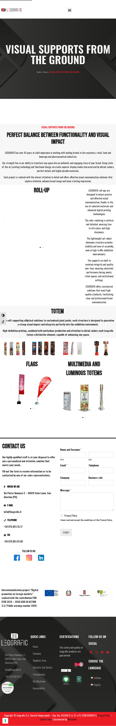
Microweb (72, 719)
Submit (66, 532)
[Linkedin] (102, 652)
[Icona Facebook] (17, 558)
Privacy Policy (70, 515)
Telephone (94, 465)
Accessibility (39, 688)
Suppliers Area (39, 660)
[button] (69, 10)
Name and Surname (70, 449)
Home (39, 72)
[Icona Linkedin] (41, 558)
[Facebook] (91, 652)
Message (65, 490)
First (62, 459)
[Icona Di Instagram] (29, 558)
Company (64, 477)
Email (63, 465)
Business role (95, 477)
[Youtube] (107, 652)
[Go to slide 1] (40, 247)
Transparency (39, 674)
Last (90, 459)
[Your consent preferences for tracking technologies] (5, 721)
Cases (45, 72)
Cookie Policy (46, 719)
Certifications (39, 681)
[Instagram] (96, 652)
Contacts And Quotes (42, 667)
